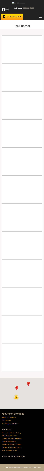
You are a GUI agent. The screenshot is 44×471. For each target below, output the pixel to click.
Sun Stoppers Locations (10, 423)
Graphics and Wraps (9, 441)
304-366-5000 (28, 8)
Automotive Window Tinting (11, 433)
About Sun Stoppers (9, 417)
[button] (16, 388)
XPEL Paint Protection (9, 436)
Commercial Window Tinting (11, 447)
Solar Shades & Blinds (9, 450)
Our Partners (6, 420)
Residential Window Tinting (11, 444)
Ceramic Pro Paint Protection (12, 439)
